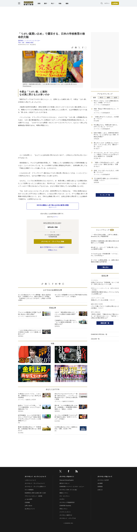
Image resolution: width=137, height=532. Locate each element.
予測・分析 (21, 42)
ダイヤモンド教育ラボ (66, 515)
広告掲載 (27, 502)
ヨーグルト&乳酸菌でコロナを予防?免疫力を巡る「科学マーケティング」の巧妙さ (71, 295)
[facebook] (68, 471)
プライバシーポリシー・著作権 (33, 496)
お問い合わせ (28, 505)
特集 (60, 3)
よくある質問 (28, 499)
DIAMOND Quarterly (65, 505)
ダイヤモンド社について (105, 476)
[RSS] (76, 471)
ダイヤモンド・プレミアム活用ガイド (35, 486)
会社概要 (100, 483)
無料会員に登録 (53, 227)
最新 (94, 97)
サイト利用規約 (29, 490)
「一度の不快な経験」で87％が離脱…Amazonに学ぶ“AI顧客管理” (105, 235)
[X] (60, 471)
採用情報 (100, 486)
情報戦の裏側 (29, 42)
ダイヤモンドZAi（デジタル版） (69, 490)
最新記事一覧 (105, 323)
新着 (39, 3)
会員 (115, 97)
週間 (108, 97)
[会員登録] (115, 3)
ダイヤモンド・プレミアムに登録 (52, 241)
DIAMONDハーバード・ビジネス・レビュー (72, 486)
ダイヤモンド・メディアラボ (68, 518)
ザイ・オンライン (65, 496)
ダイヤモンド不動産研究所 (67, 502)
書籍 (67, 3)
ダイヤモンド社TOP (103, 480)
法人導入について (30, 509)
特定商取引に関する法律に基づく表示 (35, 493)
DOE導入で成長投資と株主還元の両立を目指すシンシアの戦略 (105, 242)
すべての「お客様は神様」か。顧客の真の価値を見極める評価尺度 (105, 261)
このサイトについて (30, 480)
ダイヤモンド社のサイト (67, 476)
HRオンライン (63, 509)
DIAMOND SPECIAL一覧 (99, 334)
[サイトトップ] (28, 3)
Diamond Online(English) (67, 480)
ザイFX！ (62, 499)
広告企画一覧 (95, 339)
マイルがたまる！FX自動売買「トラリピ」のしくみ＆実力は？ (105, 254)
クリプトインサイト (65, 512)
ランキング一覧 (105, 195)
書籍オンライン (64, 493)
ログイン (106, 3)
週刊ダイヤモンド (65, 483)
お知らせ (100, 490)
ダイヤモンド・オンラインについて (35, 476)
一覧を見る (105, 267)
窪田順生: (29, 40)
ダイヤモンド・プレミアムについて (35, 483)
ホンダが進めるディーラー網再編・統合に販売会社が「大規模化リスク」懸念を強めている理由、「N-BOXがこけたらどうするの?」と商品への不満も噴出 (34, 297)
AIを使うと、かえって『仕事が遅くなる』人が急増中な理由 (105, 248)
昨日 (101, 97)
